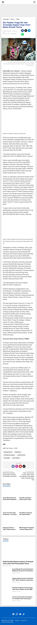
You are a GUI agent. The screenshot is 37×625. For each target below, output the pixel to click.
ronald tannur (21, 455)
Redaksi (17, 620)
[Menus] (2, 2)
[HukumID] (18, 2)
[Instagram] (16, 466)
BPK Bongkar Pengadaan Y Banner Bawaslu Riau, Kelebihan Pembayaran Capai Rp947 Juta (26, 528)
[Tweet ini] (25, 30)
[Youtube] (20, 466)
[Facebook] (13, 466)
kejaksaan (18, 452)
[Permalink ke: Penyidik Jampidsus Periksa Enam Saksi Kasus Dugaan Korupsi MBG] (26, 492)
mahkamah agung (9, 455)
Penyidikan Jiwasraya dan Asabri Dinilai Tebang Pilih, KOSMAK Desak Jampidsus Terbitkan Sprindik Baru (26, 513)
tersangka (7, 458)
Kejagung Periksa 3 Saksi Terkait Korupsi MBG (9, 528)
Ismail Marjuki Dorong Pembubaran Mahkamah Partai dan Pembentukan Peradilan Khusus (10, 498)
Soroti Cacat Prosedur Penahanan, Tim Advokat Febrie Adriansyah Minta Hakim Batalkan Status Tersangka (10, 513)
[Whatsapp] (22, 34)
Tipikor (8, 33)
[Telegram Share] (29, 30)
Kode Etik (24, 620)
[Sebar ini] (22, 30)
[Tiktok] (24, 466)
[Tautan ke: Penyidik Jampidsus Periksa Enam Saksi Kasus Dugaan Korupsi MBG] (7, 590)
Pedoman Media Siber (7, 622)
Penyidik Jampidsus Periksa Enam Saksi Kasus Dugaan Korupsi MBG (26, 498)
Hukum (4, 33)
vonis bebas (16, 458)
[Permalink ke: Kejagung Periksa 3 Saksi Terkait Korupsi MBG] (10, 522)
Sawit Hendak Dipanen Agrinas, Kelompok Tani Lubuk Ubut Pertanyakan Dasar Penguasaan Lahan (18, 563)
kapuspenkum (8, 452)
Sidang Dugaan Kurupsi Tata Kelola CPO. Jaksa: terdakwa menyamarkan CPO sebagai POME (23, 579)
